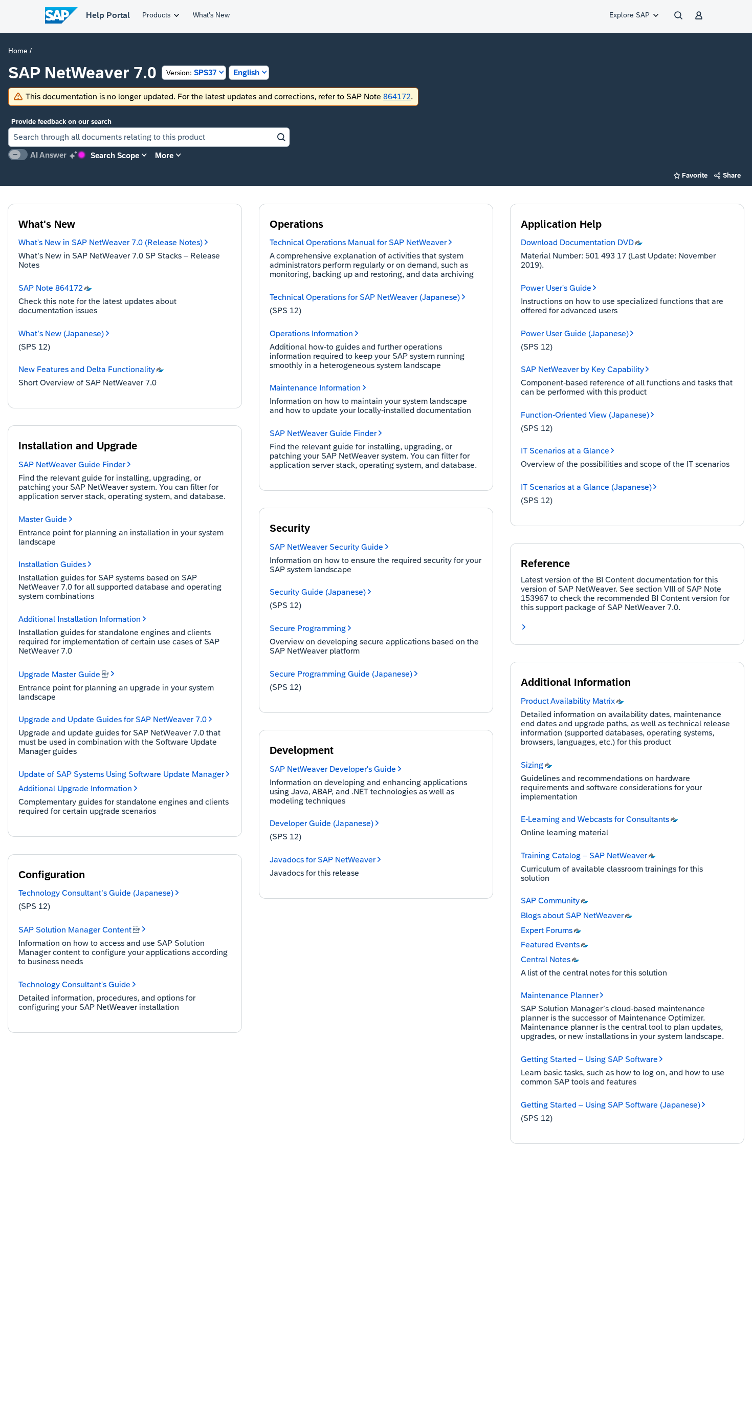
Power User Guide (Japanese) (575, 333)
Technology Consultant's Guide (74, 984)
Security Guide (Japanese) (318, 592)
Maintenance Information (315, 387)
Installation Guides (52, 564)
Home (18, 51)
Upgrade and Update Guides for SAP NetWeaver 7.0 (112, 719)
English (246, 72)
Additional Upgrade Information (75, 788)
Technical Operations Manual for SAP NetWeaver (358, 242)
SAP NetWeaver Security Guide (326, 547)
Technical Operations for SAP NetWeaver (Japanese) (365, 297)
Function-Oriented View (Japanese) (585, 414)
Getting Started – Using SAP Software (589, 1059)
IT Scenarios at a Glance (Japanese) (586, 487)
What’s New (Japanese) (61, 333)
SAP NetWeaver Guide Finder (71, 464)
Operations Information (311, 333)
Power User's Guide (556, 288)
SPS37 (191, 72)
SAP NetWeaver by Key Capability (582, 369)
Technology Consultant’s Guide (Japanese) (95, 892)
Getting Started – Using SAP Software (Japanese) (610, 1104)
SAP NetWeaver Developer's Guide (333, 769)
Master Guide (42, 519)
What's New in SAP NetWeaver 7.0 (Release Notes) (110, 242)
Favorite (691, 175)
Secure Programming (308, 628)
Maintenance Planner (560, 995)
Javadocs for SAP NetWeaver (322, 859)
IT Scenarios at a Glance (565, 450)
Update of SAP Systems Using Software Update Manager (121, 774)
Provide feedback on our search (61, 121)
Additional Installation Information (79, 619)
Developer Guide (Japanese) (321, 823)
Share (727, 175)
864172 (397, 96)
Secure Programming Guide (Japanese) (341, 673)
